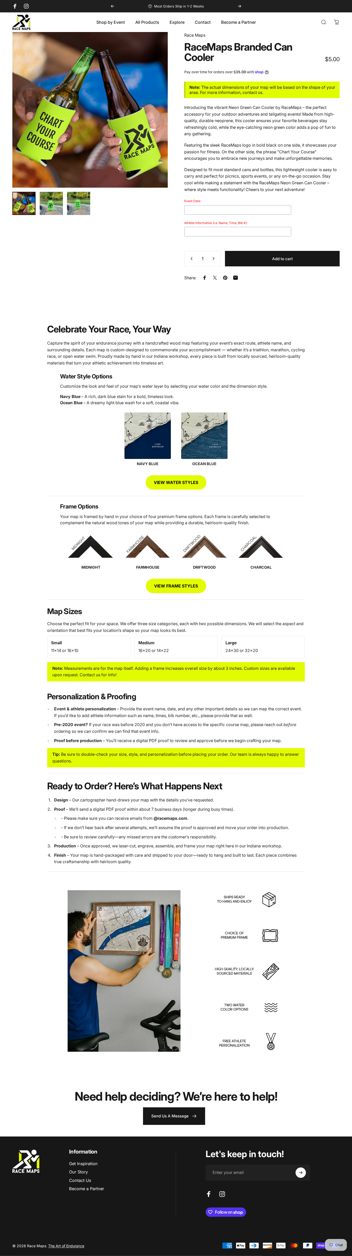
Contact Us (80, 1180)
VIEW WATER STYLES (176, 482)
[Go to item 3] (78, 203)
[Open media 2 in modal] (90, 110)
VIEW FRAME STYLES (176, 586)
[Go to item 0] (24, 203)
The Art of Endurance (66, 1245)
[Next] (239, 6)
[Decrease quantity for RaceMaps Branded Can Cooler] (190, 258)
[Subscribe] (301, 1172)
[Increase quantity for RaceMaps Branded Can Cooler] (215, 258)
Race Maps (194, 35)
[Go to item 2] (51, 203)
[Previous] (112, 6)
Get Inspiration (83, 1163)
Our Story (78, 1171)
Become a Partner (86, 1188)
